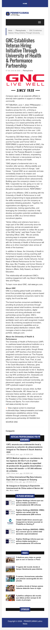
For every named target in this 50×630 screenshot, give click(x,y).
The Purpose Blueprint (23, 152)
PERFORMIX (11, 144)
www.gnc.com (37, 284)
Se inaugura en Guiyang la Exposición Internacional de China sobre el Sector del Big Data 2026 (24, 488)
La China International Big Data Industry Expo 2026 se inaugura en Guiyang (24, 478)
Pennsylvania (21, 30)
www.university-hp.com (18, 404)
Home (25, 3)
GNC (31, 115)
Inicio (10, 30)
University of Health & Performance (20, 125)
